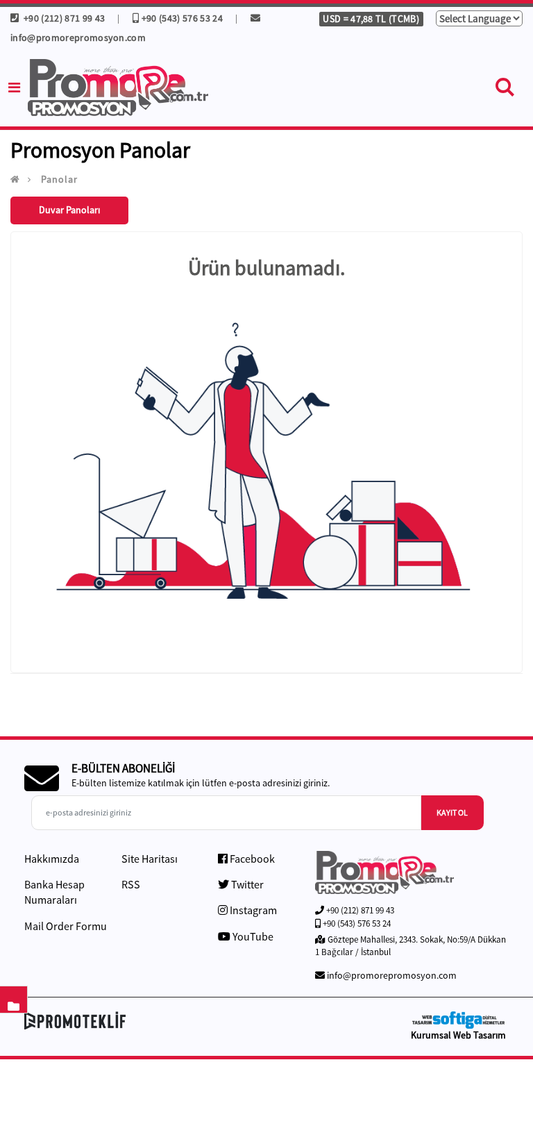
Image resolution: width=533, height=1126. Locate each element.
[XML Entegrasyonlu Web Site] (142, 1020)
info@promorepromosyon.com (392, 975)
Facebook (251, 859)
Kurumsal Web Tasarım (458, 1035)
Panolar (59, 179)
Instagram (252, 910)
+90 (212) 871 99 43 (63, 18)
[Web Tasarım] (458, 1020)
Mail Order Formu (65, 926)
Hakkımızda (51, 859)
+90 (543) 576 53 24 (182, 18)
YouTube (251, 936)
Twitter (246, 884)
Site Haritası (149, 859)
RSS (130, 884)
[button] (505, 90)
